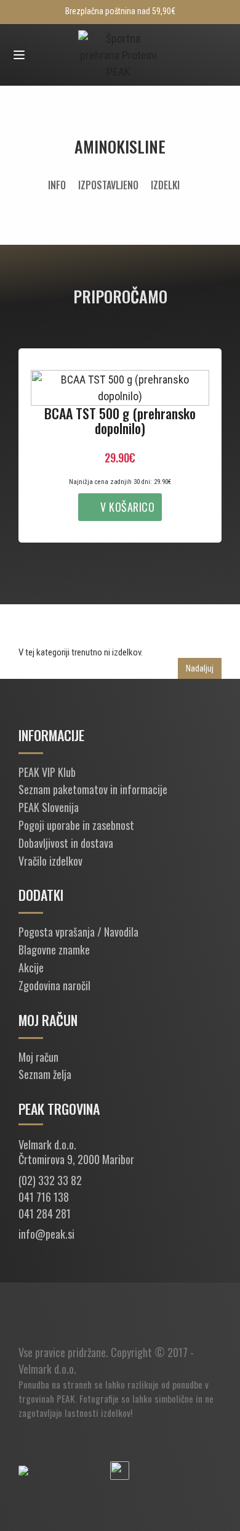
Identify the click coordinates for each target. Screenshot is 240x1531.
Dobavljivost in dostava (65, 843)
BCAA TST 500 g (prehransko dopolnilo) (120, 420)
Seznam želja (44, 1074)
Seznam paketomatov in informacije (92, 789)
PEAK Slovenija (48, 807)
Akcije (31, 967)
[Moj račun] (43, 55)
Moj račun (38, 1057)
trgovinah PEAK (46, 1398)
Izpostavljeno (108, 185)
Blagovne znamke (54, 950)
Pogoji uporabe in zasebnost (76, 825)
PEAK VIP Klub (47, 772)
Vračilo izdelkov (50, 861)
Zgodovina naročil (54, 985)
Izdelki (165, 185)
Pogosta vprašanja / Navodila (78, 932)
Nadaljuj (200, 668)
